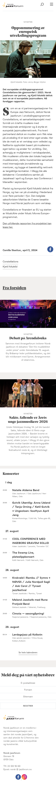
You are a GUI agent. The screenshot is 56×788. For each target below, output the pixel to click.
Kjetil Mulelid (10, 266)
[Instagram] (24, 778)
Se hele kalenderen (28, 652)
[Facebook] (18, 778)
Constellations (10, 261)
